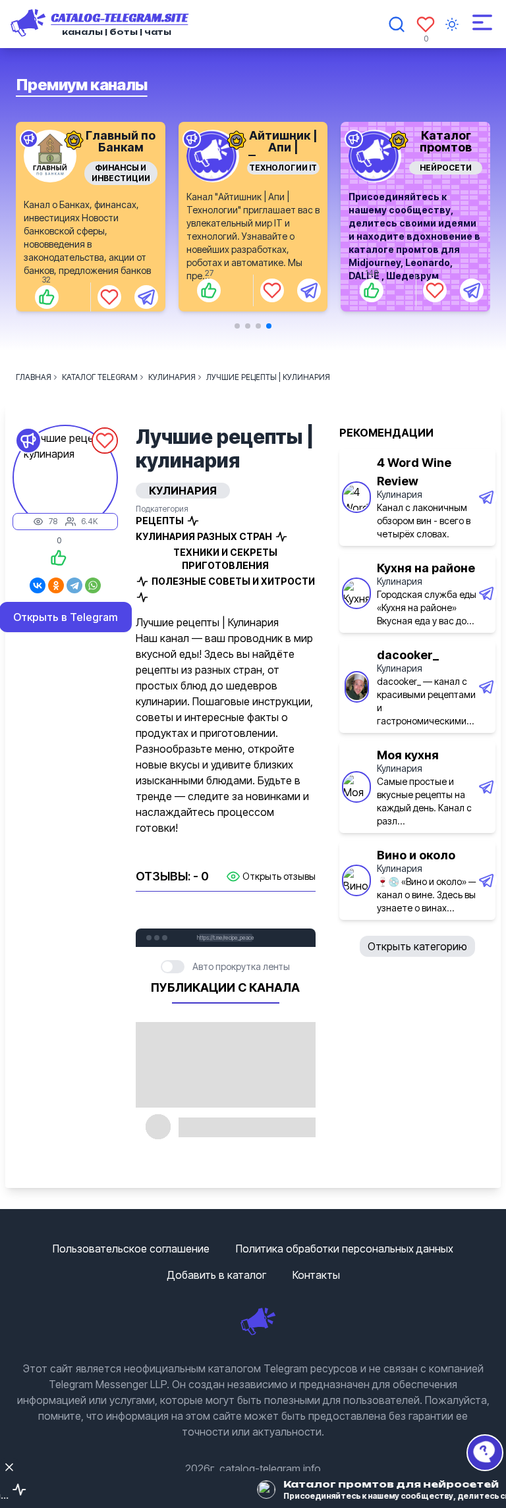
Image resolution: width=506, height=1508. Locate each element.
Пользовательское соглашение (131, 1248)
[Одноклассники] (56, 585)
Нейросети (283, 168)
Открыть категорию (417, 946)
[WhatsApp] (93, 585)
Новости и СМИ (446, 168)
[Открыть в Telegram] (146, 290)
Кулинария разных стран (204, 536)
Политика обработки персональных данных (344, 1248)
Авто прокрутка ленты (241, 966)
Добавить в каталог (216, 1274)
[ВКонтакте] (37, 585)
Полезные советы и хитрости (233, 581)
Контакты (316, 1274)
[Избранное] (425, 24)
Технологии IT (121, 168)
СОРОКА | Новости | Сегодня (445, 147)
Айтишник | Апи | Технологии (120, 147)
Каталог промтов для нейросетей (283, 153)
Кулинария (399, 494)
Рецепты (160, 520)
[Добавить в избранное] (109, 290)
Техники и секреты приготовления (225, 559)
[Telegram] (74, 585)
